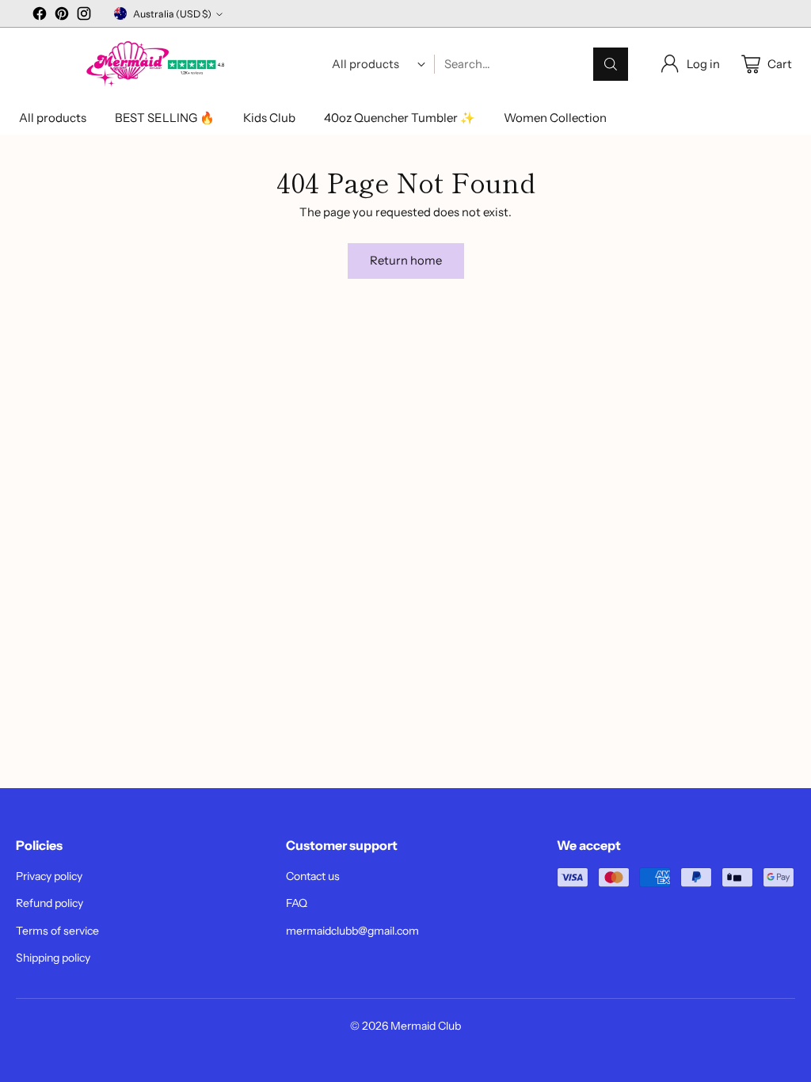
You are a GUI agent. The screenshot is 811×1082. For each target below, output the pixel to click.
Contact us (313, 876)
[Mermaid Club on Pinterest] (62, 16)
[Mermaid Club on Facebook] (40, 16)
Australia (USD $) (172, 14)
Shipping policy (53, 958)
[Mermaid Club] (157, 64)
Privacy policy (49, 876)
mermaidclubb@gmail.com (352, 931)
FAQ (296, 903)
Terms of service (57, 931)
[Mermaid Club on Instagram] (84, 16)
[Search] (610, 64)
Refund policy (49, 903)
